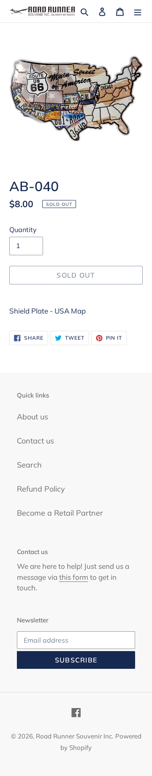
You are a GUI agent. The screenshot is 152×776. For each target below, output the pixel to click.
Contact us (35, 441)
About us (32, 417)
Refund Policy (41, 489)
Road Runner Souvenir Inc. (74, 736)
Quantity (23, 229)
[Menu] (138, 11)
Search (29, 465)
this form (73, 577)
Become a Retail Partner (60, 513)
